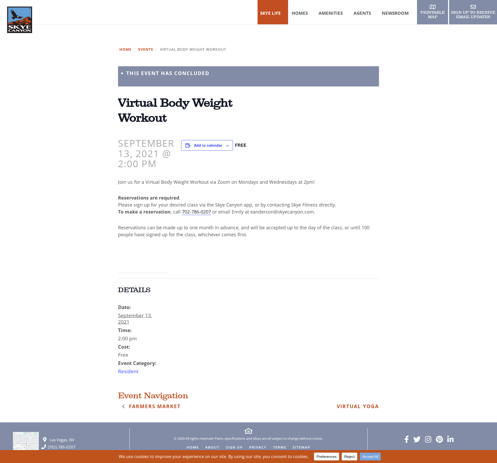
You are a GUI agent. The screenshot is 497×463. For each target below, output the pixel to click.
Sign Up (234, 448)
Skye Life (270, 13)
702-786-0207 (196, 212)
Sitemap (301, 448)
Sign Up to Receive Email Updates (473, 14)
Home (125, 49)
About (212, 448)
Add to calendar (208, 145)
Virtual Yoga (358, 406)
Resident (128, 371)
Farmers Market (154, 406)
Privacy (258, 448)
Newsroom (395, 13)
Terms (279, 448)
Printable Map (432, 14)
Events (145, 49)
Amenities (331, 13)
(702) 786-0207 (62, 447)
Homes (300, 13)
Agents (362, 13)
